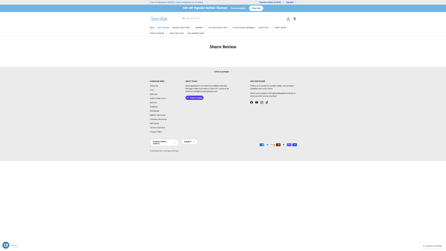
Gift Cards (154, 123)
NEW (152, 27)
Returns (153, 102)
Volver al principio (222, 72)
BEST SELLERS (163, 27)
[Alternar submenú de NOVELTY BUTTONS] (191, 27)
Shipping (153, 106)
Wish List (153, 94)
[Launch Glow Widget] (5, 245)
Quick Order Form (158, 98)
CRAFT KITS (263, 27)
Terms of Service (157, 127)
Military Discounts (158, 115)
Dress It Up (158, 151)
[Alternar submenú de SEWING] (204, 27)
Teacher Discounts (158, 119)
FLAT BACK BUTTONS (217, 27)
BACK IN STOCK (177, 33)
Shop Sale (256, 8)
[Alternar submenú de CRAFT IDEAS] (287, 27)
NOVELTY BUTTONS (181, 27)
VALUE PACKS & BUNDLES (244, 27)
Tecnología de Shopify (171, 151)
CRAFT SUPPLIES (157, 33)
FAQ (152, 90)
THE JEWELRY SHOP (195, 33)
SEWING (198, 27)
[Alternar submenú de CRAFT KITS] (270, 27)
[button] (294, 18)
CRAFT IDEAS (280, 27)
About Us (154, 85)
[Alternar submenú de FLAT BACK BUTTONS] (228, 27)
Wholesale (154, 111)
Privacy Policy (156, 131)
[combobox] (227, 18)
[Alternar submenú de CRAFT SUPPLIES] (165, 33)
